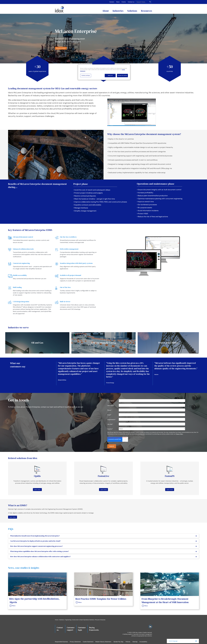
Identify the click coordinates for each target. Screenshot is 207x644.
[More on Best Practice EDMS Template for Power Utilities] (78, 602)
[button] (183, 641)
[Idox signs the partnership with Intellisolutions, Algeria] (37, 584)
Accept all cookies (122, 75)
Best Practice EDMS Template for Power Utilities (100, 598)
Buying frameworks (94, 628)
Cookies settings (86, 75)
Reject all (110, 75)
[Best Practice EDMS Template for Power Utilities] (103, 584)
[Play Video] (131, 112)
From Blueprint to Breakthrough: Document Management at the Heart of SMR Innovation (165, 600)
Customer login (82, 628)
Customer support (71, 628)
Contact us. (60, 628)
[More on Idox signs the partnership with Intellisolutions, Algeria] (12, 606)
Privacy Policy (179, 434)
